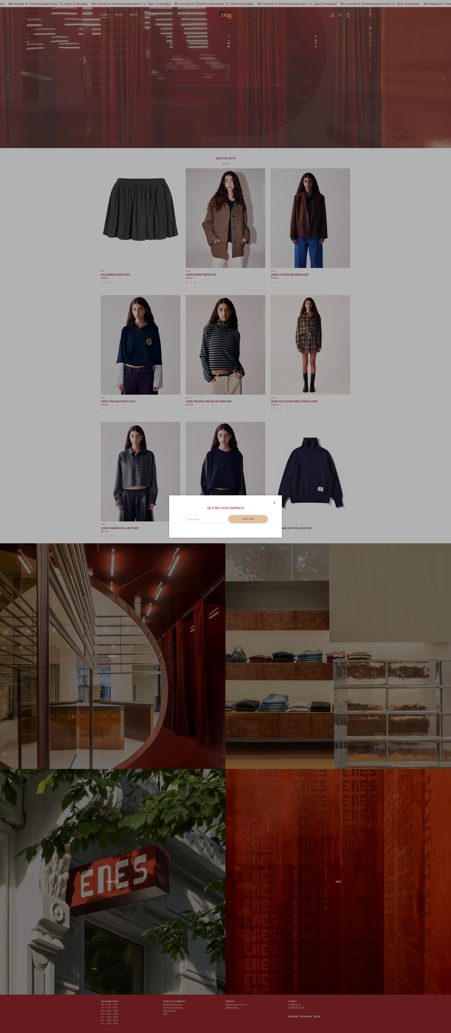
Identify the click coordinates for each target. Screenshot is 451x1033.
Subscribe (248, 519)
